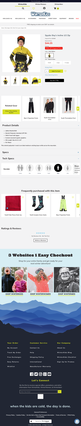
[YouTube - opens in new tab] (49, 374)
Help (32, 352)
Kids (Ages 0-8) (7, 18)
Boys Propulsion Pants (63, 215)
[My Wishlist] (33, 8)
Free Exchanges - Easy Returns (40, 1)
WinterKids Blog (64, 352)
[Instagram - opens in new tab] (40, 374)
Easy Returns (13, 362)
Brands (71, 18)
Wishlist (11, 366)
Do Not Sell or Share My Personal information (40, 415)
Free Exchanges (14, 357)
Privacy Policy (10, 415)
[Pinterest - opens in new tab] (45, 374)
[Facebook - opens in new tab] (31, 374)
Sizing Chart (48, 67)
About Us (61, 348)
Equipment (62, 18)
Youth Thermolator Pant (68, 118)
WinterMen (59, 4)
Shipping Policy (37, 357)
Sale (77, 18)
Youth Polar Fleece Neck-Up (13, 215)
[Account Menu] (44, 8)
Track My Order (14, 352)
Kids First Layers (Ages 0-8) (19, 28)
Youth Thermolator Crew (49, 118)
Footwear (42, 18)
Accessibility (40, 417)
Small (49, 62)
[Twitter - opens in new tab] (36, 374)
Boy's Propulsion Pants (31, 118)
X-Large (67, 62)
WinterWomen (40, 4)
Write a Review (40, 240)
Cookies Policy (20, 415)
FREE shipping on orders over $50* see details (40, 24)
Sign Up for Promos (65, 362)
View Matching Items (51, 75)
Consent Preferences (40, 412)
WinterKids (22, 4)
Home (2, 28)
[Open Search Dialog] (23, 8)
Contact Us (35, 348)
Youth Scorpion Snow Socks (38, 215)
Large (58, 62)
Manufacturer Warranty (40, 366)
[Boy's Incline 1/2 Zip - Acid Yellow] (5, 80)
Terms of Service (61, 415)
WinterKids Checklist (66, 357)
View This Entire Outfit (11, 111)
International (36, 362)
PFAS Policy (71, 415)
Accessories (32, 18)
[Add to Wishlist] (65, 71)
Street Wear (52, 18)
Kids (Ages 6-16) (20, 18)
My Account (12, 348)
